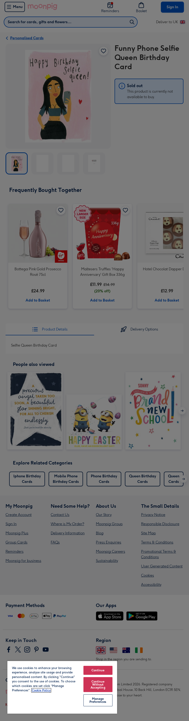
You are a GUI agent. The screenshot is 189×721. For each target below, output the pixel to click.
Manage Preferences (97, 700)
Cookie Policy (41, 690)
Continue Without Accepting (98, 684)
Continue (98, 670)
